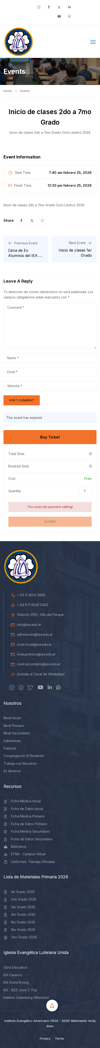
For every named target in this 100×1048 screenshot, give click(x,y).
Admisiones (12, 741)
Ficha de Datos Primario (29, 824)
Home (7, 91)
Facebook (78, 43)
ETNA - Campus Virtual (28, 854)
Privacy (45, 1038)
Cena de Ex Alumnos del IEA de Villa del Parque (25, 255)
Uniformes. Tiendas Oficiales (33, 862)
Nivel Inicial (11, 718)
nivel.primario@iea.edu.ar (36, 654)
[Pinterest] (42, 220)
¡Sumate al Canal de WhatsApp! (41, 674)
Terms (59, 1038)
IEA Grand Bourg (16, 982)
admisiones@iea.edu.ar (35, 634)
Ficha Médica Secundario (30, 831)
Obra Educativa (15, 967)
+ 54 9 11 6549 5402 (32, 605)
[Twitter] (31, 220)
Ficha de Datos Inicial (27, 809)
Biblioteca (18, 846)
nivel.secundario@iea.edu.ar (38, 664)
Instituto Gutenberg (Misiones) (26, 997)
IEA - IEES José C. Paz (20, 990)
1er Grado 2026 (23, 892)
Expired (50, 521)
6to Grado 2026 (23, 930)
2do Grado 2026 (23, 899)
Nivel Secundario (16, 733)
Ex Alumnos (12, 771)
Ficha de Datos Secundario (32, 839)
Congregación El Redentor (23, 756)
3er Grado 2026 (23, 907)
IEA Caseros (12, 975)
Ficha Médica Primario (28, 816)
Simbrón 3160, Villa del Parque (40, 615)
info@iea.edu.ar (29, 625)
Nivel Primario (13, 726)
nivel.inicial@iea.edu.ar (34, 644)
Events (25, 91)
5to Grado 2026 (23, 922)
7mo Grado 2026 (24, 937)
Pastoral (9, 748)
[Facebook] (21, 220)
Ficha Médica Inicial (26, 801)
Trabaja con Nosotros (20, 763)
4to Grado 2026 (23, 914)
